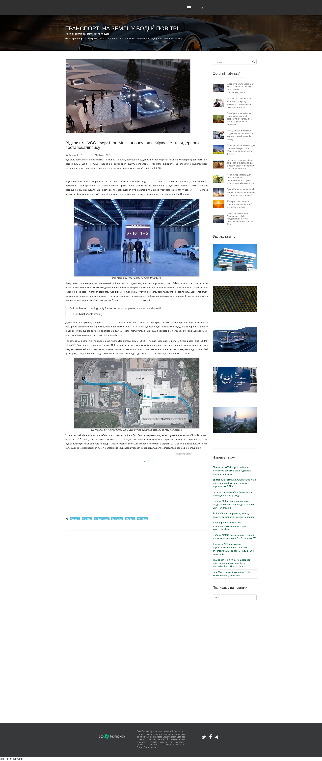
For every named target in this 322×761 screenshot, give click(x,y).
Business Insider (200, 453)
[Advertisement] (136, 490)
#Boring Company (102, 519)
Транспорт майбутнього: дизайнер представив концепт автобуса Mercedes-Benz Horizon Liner (234, 358)
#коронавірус (117, 519)
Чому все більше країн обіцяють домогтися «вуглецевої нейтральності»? (235, 318)
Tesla (120, 439)
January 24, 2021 (113, 314)
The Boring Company (131, 300)
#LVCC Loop (142, 519)
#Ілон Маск (87, 519)
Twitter (196, 189)
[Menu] (188, 7)
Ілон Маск (152, 181)
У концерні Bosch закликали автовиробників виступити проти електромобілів (234, 277)
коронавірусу (111, 322)
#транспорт (75, 519)
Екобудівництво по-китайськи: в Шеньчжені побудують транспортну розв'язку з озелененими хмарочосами (234, 440)
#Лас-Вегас (130, 519)
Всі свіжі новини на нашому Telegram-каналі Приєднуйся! (136, 174)
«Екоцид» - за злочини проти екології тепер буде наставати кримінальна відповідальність (234, 398)
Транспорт (88, 154)
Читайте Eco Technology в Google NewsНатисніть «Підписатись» (136, 462)
